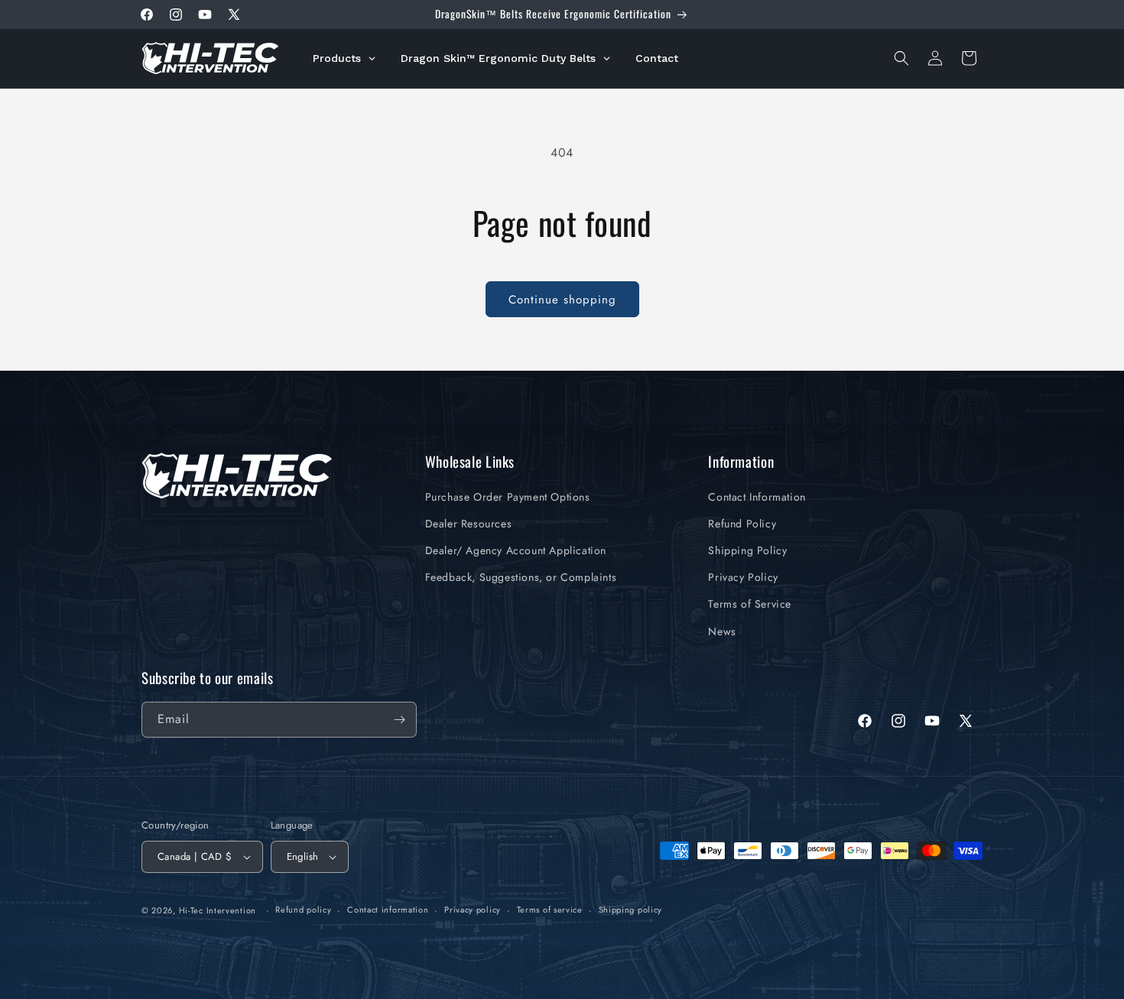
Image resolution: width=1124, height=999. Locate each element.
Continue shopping (562, 299)
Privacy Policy (743, 577)
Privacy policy (472, 909)
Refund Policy (742, 523)
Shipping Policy (747, 550)
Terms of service (550, 909)
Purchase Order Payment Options (507, 496)
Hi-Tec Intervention (217, 910)
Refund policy (303, 909)
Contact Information (756, 496)
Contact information (387, 909)
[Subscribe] (399, 720)
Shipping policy (631, 909)
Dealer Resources (468, 523)
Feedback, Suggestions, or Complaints (521, 577)
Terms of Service (749, 603)
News (722, 631)
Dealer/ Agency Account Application (515, 550)
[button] (901, 58)
